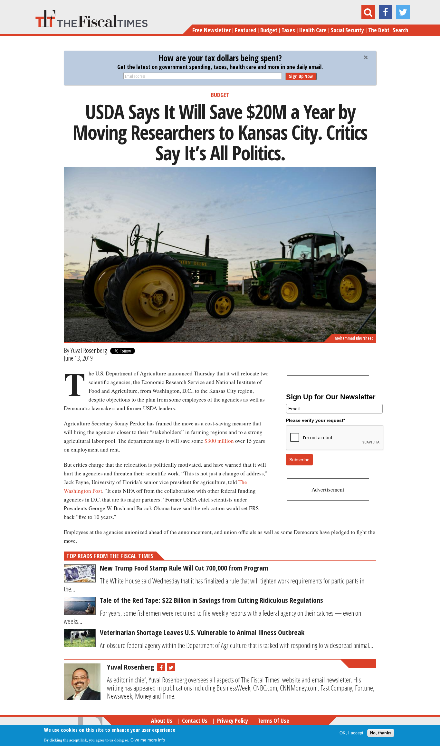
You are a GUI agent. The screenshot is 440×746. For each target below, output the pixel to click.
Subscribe (299, 459)
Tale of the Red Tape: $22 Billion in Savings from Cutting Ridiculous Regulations (211, 600)
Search (400, 30)
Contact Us (194, 720)
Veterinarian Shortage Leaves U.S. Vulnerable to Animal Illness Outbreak (202, 632)
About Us (161, 720)
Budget (268, 30)
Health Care (313, 30)
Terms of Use (273, 720)
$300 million (219, 440)
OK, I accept (351, 733)
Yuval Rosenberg (89, 350)
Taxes (288, 30)
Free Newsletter (211, 30)
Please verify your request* (315, 420)
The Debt (378, 30)
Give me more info (147, 740)
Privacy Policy (232, 720)
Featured (245, 30)
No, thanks (380, 733)
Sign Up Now (301, 76)
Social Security (347, 30)
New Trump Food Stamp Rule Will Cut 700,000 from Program (184, 567)
